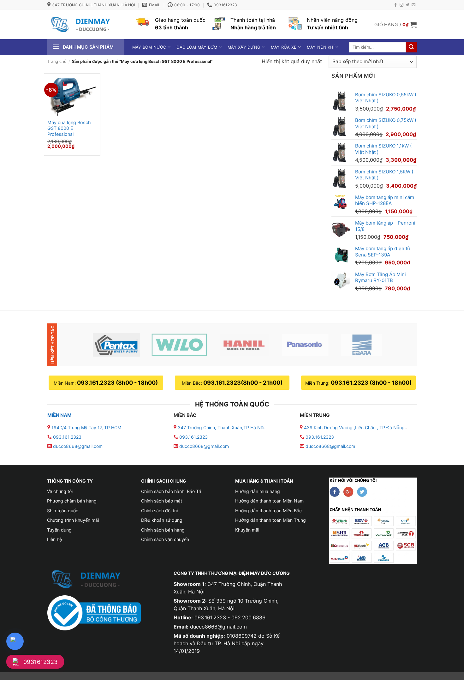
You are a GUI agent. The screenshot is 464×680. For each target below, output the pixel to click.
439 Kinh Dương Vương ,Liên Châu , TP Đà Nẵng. (354, 427)
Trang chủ (56, 61)
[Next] (401, 345)
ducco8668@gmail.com (78, 446)
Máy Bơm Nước (149, 47)
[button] (395, 25)
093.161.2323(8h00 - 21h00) (243, 382)
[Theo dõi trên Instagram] (401, 5)
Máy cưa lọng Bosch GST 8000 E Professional (69, 128)
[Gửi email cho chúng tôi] (413, 5)
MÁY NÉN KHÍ (320, 47)
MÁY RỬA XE (284, 47)
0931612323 (40, 662)
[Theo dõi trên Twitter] (407, 5)
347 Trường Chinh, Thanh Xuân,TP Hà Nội (220, 427)
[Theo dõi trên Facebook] (395, 5)
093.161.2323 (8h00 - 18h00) (117, 382)
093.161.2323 (67, 437)
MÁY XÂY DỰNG (244, 47)
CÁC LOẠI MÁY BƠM (196, 47)
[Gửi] (411, 47)
